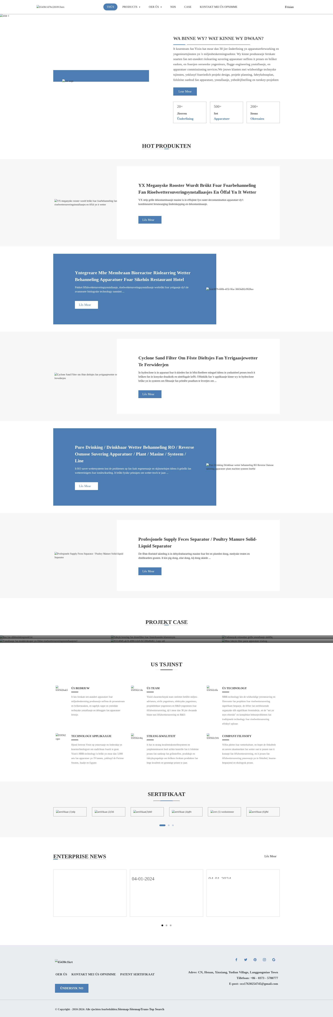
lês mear (148, 220)
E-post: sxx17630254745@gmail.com (253, 983)
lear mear (185, 91)
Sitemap (123, 1009)
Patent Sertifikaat (137, 974)
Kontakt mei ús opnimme (93, 974)
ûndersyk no (71, 988)
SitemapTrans (139, 1009)
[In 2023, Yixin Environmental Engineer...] (90, 873)
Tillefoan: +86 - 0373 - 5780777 (257, 978)
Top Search (156, 1009)
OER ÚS (61, 974)
